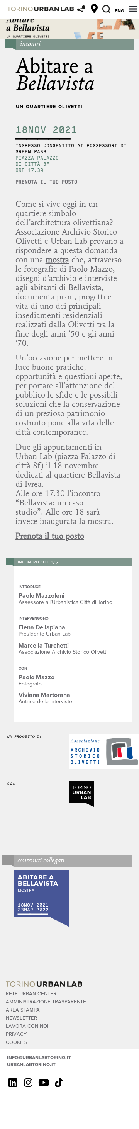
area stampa (23, 1009)
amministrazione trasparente (46, 1001)
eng (119, 10)
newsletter (21, 1017)
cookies (16, 1042)
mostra (57, 260)
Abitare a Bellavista (38, 879)
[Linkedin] (12, 1082)
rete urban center (31, 993)
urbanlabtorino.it (31, 1064)
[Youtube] (43, 1082)
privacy (16, 1034)
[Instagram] (28, 1082)
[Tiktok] (59, 1082)
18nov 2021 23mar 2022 (33, 907)
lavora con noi (27, 1026)
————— (33, 914)
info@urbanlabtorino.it (39, 1057)
